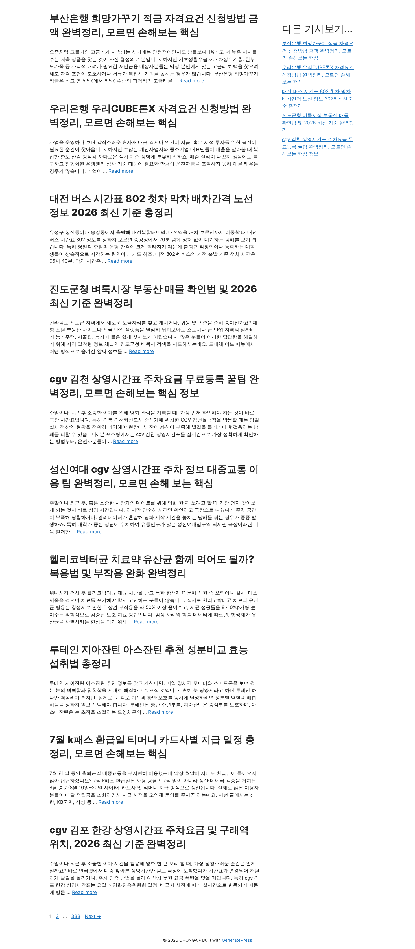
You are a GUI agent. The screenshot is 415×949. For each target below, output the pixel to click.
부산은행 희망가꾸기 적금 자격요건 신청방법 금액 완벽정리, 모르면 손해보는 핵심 (317, 51)
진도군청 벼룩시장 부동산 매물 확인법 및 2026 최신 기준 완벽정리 (318, 123)
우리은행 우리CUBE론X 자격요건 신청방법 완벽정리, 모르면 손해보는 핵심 (318, 75)
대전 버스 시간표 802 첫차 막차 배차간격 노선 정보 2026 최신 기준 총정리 (318, 99)
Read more (191, 81)
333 (76, 916)
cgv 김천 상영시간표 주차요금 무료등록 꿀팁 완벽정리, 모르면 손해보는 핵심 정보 (317, 147)
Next (93, 916)
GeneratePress (237, 940)
